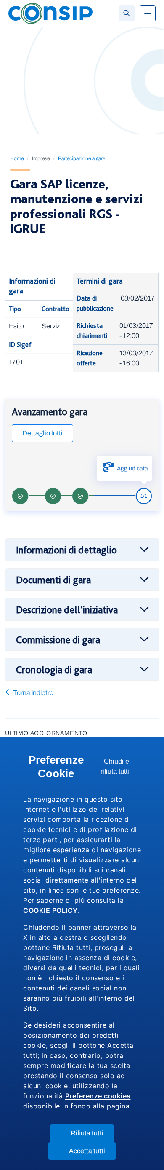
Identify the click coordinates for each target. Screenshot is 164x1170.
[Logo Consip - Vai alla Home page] (50, 12)
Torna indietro (32, 692)
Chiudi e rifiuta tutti (121, 769)
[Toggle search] (127, 13)
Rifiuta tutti (92, 1135)
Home (17, 158)
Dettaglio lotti (42, 433)
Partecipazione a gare (81, 158)
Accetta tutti (92, 1153)
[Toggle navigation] (148, 13)
